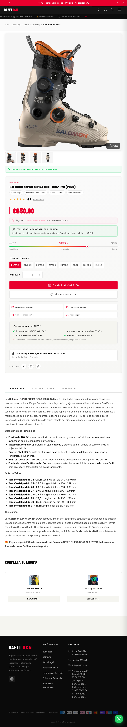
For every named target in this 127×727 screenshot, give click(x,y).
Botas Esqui (16, 25)
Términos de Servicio (53, 673)
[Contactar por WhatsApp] (119, 719)
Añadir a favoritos (66, 294)
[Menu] (119, 9)
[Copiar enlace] (38, 366)
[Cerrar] (123, 2)
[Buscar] (98, 9)
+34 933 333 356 (79, 660)
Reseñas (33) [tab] (69, 388)
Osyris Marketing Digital (67, 722)
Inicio (7, 25)
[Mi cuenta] (105, 9)
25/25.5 (28, 265)
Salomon (14, 182)
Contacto (47, 657)
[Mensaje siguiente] (118, 2)
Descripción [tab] (16, 388)
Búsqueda (47, 651)
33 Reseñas (38, 199)
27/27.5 (52, 265)
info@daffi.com (79, 665)
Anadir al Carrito (66, 285)
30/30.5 (87, 265)
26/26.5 (40, 265)
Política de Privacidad (53, 678)
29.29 (75, 265)
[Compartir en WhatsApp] (31, 366)
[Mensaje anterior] (9, 2)
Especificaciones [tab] (43, 388)
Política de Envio (50, 667)
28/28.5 (64, 265)
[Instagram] (12, 679)
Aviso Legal (48, 662)
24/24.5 (15, 265)
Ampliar (114, 146)
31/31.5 (98, 265)
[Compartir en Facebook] (24, 366)
